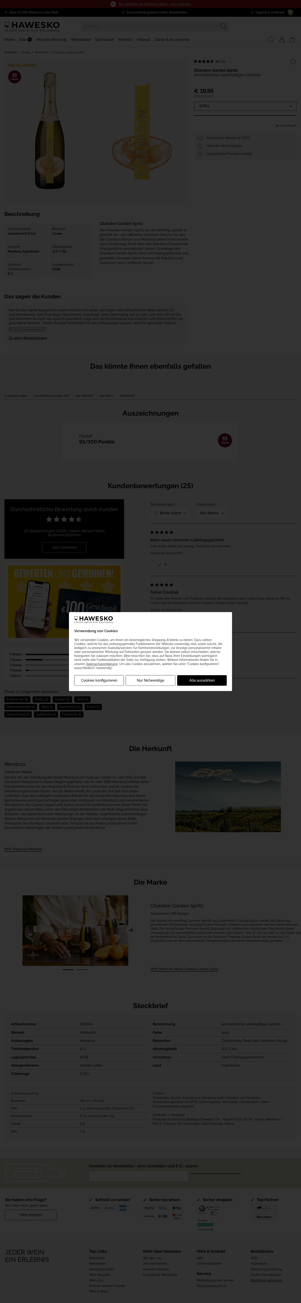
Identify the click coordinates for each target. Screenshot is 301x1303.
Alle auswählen (202, 680)
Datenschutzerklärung (102, 664)
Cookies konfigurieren (99, 680)
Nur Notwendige (150, 680)
